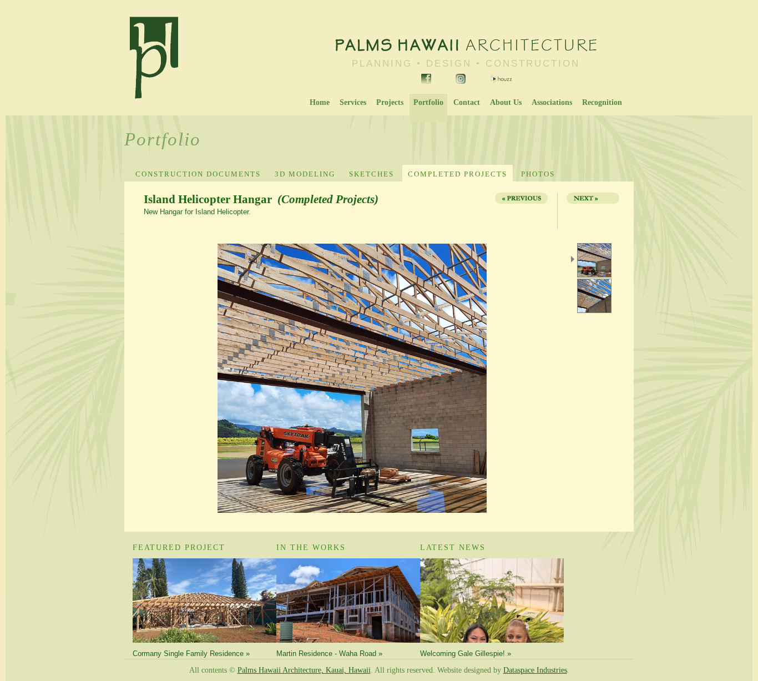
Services (353, 102)
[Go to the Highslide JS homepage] (145, 245)
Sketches (371, 174)
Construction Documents (198, 174)
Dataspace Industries (535, 670)
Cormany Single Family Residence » (191, 653)
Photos (538, 174)
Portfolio (428, 102)
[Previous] (520, 211)
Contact (466, 102)
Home (320, 102)
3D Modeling (305, 174)
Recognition (602, 102)
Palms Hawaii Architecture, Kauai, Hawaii (304, 670)
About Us (506, 102)
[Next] (590, 211)
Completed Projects (457, 174)
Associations (552, 102)
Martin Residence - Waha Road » (329, 653)
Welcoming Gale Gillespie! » (465, 653)
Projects (389, 102)
